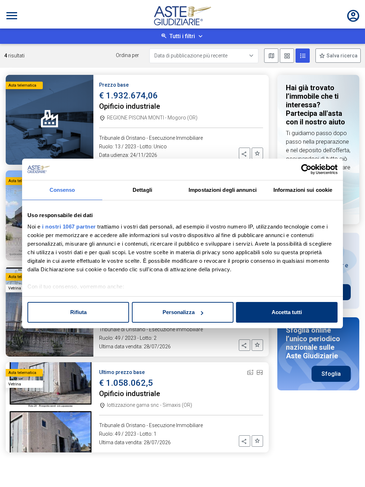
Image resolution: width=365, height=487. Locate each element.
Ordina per (127, 55)
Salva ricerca (341, 55)
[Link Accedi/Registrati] (353, 15)
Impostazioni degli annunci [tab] (223, 190)
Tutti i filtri (182, 36)
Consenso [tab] (62, 190)
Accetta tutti (287, 312)
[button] (244, 153)
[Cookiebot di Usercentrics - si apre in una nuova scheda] (306, 169)
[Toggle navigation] (11, 15)
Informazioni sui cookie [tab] (302, 190)
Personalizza (179, 312)
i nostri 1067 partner (69, 227)
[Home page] (182, 16)
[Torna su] (347, 469)
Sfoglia (331, 373)
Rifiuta (78, 312)
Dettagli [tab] (142, 190)
